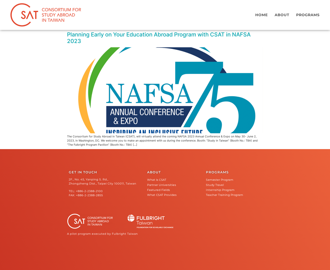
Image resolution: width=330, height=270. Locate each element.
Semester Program (219, 179)
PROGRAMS (308, 15)
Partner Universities (161, 185)
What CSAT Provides (162, 195)
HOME (261, 15)
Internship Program (220, 190)
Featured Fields (158, 190)
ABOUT (282, 15)
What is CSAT (156, 179)
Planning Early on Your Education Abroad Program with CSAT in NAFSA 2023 (159, 37)
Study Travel (215, 185)
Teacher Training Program (224, 195)
